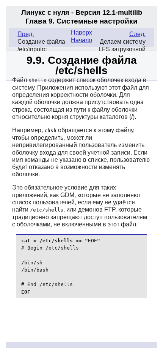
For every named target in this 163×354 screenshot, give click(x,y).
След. (137, 34)
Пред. (25, 34)
